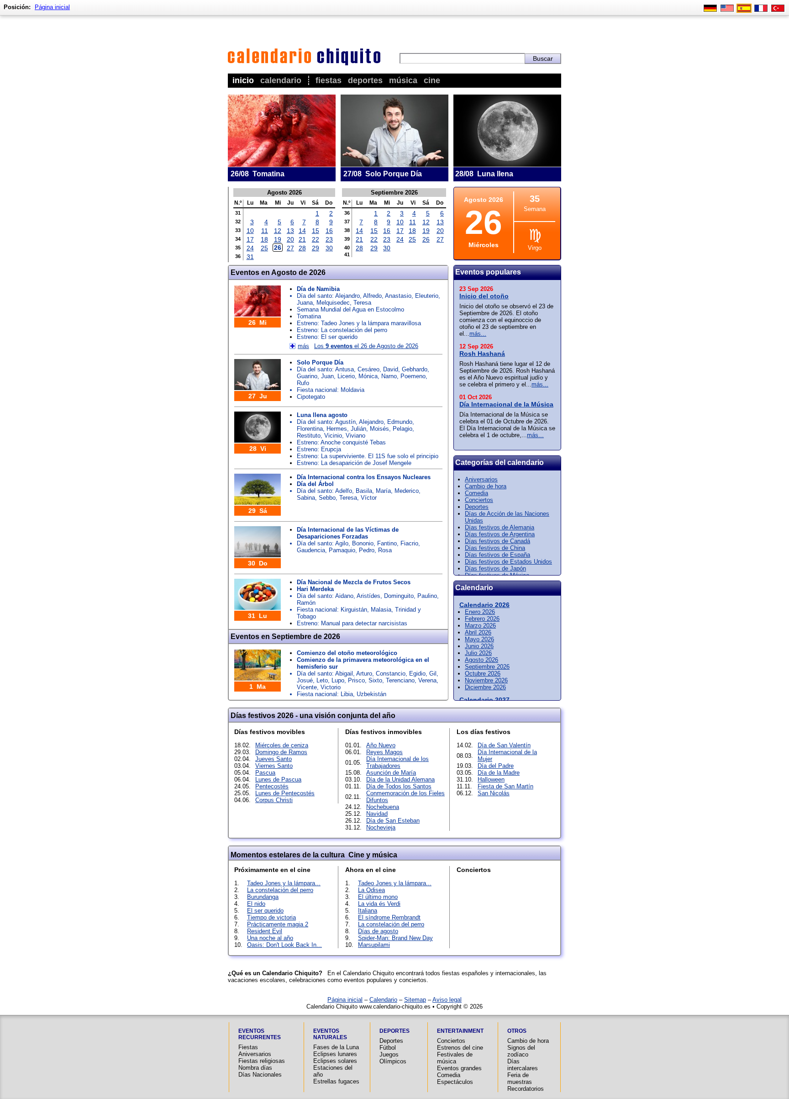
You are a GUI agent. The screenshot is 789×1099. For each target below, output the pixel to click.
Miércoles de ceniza (281, 745)
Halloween (491, 779)
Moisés (379, 428)
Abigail (344, 673)
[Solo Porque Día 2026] (394, 163)
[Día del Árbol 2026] (257, 501)
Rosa (385, 550)
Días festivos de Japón (495, 568)
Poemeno (413, 376)
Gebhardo (414, 369)
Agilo (341, 543)
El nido (256, 903)
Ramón (306, 602)
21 (302, 239)
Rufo (303, 383)
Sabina (306, 497)
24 (250, 248)
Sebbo (327, 497)
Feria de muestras (519, 1078)
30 (329, 248)
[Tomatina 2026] (282, 163)
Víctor (369, 497)
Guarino (307, 376)
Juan (327, 376)
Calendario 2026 (484, 604)
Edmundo (399, 421)
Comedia (476, 493)
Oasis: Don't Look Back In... (284, 944)
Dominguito (399, 595)
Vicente (307, 687)
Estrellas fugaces (336, 1081)
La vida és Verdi (379, 903)
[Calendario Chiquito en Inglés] (727, 9)
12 (277, 230)
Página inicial (345, 999)
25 (264, 248)
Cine (432, 80)
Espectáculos (455, 1081)
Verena (427, 680)
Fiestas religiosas (261, 1060)
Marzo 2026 (480, 625)
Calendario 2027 (484, 699)
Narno (389, 376)
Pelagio (402, 428)
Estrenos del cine (460, 1047)
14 (302, 230)
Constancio (390, 673)
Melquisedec (333, 302)
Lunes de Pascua (278, 779)
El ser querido (265, 910)
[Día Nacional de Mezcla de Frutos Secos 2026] (257, 606)
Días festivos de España (497, 554)
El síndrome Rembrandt (389, 917)
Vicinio (333, 435)
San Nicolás (494, 793)
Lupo (337, 680)
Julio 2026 (478, 653)
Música (403, 80)
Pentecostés (272, 786)
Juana (305, 302)
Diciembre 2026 (485, 687)
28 (302, 248)
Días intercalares (522, 1065)
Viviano (355, 435)
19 (277, 239)
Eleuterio (426, 295)
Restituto (309, 435)
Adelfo (343, 490)
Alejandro (347, 295)
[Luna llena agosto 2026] (507, 163)
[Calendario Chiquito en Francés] (760, 9)
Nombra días (255, 1067)
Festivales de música (455, 1058)
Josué (305, 680)
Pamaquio (342, 550)
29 (315, 248)
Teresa (362, 302)
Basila (364, 490)
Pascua (265, 772)
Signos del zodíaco (521, 1051)
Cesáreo (368, 369)
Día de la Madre (499, 772)
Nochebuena (382, 806)
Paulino (427, 595)
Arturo (364, 673)
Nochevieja (380, 827)
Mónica (368, 376)
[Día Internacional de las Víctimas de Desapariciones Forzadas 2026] (257, 553)
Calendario (280, 80)
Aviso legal (447, 999)
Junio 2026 (479, 646)
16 (329, 230)
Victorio (331, 687)
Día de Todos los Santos (398, 786)
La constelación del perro (280, 890)
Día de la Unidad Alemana (400, 779)
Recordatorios (525, 1088)
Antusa (344, 369)
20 (290, 239)
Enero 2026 (480, 611)
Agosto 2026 (481, 659)
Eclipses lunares (335, 1054)
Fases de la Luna (336, 1047)
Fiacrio (409, 543)
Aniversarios (481, 479)
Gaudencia (311, 550)
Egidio (417, 673)
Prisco (356, 680)
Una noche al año (270, 938)
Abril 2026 (478, 632)
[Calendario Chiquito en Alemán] (710, 9)
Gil (433, 673)
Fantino (387, 543)
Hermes (336, 428)
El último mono (378, 896)
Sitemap (415, 999)
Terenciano (400, 680)
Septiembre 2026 (487, 666)
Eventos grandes (459, 1068)
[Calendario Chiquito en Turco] (777, 9)
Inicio (243, 80)
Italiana (367, 910)
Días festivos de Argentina (500, 534)
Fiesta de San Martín (505, 786)
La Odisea (371, 890)
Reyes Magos (384, 752)
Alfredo (372, 295)
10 (250, 230)
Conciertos (479, 500)
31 (250, 256)
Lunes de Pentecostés (285, 793)
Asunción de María (391, 772)
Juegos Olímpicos (392, 1058)
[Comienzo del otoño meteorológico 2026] (257, 677)
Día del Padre (496, 765)
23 (329, 239)
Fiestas (329, 80)
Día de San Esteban (393, 820)
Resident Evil (264, 931)
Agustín (345, 421)
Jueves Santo (273, 759)
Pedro (366, 550)
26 (277, 247)
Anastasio (398, 295)
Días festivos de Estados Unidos (508, 561)
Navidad (377, 813)
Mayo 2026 (479, 639)
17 (250, 239)
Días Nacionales (260, 1074)
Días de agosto (378, 931)
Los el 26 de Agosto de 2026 (366, 346)
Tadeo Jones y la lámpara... (284, 883)
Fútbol (387, 1047)
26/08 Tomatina (257, 174)
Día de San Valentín (504, 745)
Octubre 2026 (482, 673)
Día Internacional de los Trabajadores (397, 762)
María (383, 490)
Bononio (362, 543)
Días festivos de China (495, 547)
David (390, 369)
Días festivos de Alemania (499, 527)
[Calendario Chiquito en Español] (744, 9)
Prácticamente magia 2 (277, 924)
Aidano (344, 595)
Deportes (365, 80)
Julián (358, 428)
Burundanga (263, 896)
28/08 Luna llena (484, 174)
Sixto (375, 680)
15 (315, 230)
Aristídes (368, 595)
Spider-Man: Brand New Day (395, 938)
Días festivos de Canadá (497, 541)
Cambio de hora (485, 486)
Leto (322, 680)
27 (290, 248)
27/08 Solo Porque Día (382, 174)
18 (264, 239)
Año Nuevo (380, 745)
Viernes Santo (274, 765)
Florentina (310, 428)
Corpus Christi (274, 800)
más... (477, 333)
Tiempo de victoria (271, 917)
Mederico (406, 490)
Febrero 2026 (482, 618)
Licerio (346, 376)
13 (290, 230)
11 (264, 230)
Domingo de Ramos (281, 752)
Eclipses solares (335, 1060)
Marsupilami (374, 944)
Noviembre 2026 (486, 680)
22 (315, 239)
